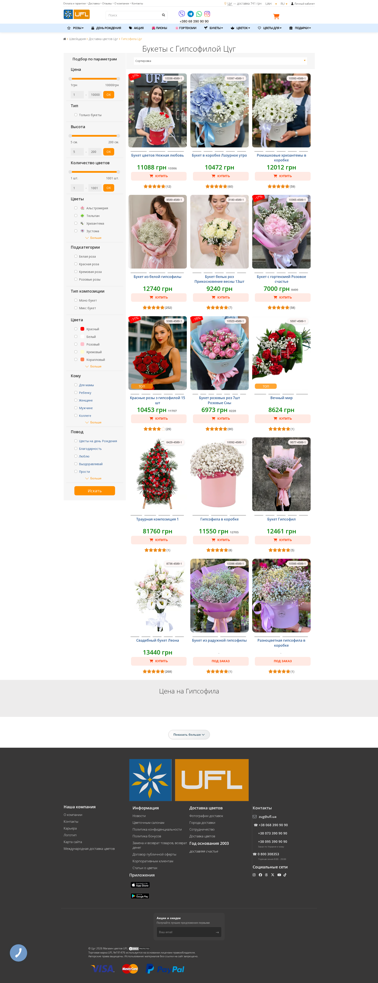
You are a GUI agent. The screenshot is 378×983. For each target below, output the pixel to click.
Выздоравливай (91, 464)
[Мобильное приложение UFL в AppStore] (140, 884)
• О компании (121, 3)
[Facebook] (261, 875)
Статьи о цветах (145, 868)
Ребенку (85, 393)
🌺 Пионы (159, 28)
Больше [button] (96, 238)
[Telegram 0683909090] (190, 15)
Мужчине (86, 408)
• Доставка (93, 3)
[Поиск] (163, 15)
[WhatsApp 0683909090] (199, 15)
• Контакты (136, 3)
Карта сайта (73, 842)
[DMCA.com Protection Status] (139, 948)
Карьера (70, 828)
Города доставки (202, 822)
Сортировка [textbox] (143, 61)
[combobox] (220, 61)
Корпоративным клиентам (153, 861)
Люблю (84, 456)
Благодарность (90, 449)
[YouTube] (279, 875)
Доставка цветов (202, 836)
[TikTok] (285, 875)
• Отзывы (106, 3)
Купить (161, 176)
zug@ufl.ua (267, 816)
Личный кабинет (304, 3)
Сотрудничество (202, 829)
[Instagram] (207, 15)
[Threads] (267, 875)
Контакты (71, 821)
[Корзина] (277, 17)
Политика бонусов (147, 836)
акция (138, 28)
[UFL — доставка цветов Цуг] (77, 14)
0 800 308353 (268, 854)
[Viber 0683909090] (182, 15)
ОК (109, 95)
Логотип (70, 835)
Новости (139, 816)
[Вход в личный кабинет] (292, 4)
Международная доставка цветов (89, 848)
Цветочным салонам (148, 822)
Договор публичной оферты (154, 854)
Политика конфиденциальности (157, 829)
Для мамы (86, 385)
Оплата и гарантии (74, 3)
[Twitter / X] (273, 875)
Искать (95, 490)
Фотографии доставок (206, 816)
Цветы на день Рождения (98, 441)
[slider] (70, 78)
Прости (84, 472)
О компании (73, 814)
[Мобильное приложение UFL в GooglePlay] (140, 895)
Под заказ (221, 661)
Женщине (86, 400)
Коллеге (85, 416)
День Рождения (108, 28)
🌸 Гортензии (185, 28)
